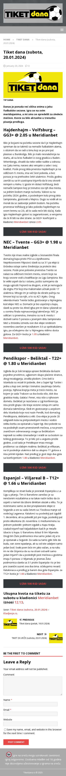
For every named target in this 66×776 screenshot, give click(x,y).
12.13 (19, 602)
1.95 (34, 334)
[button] (61, 29)
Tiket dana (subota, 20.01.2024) (28, 609)
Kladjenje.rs (10, 613)
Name (7, 699)
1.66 (21, 573)
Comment (8, 674)
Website (7, 719)
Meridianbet (21, 222)
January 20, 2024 (14, 65)
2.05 (38, 222)
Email (6, 709)
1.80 (24, 457)
